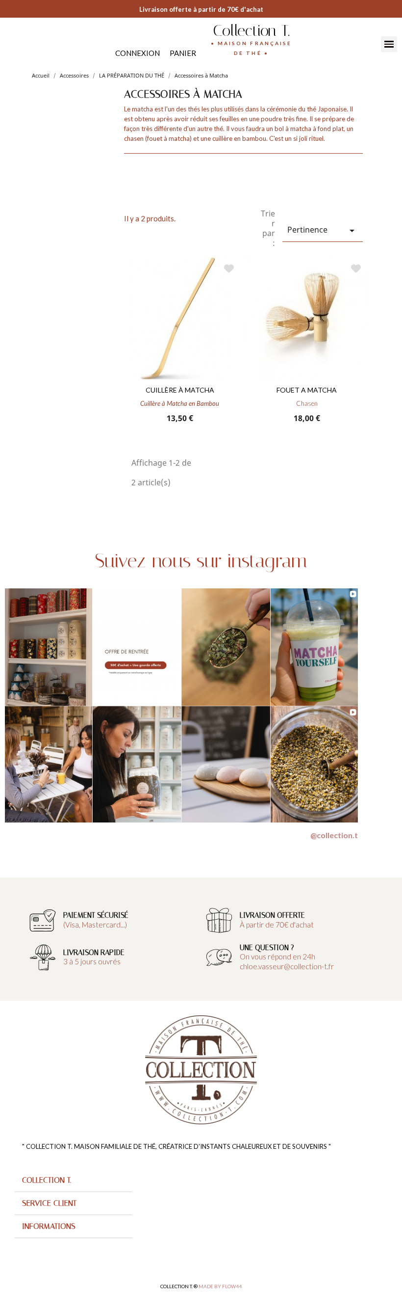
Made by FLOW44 (220, 1286)
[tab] (73, 1180)
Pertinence (322, 230)
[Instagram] (21, 43)
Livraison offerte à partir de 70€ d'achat (201, 9)
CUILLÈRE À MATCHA (180, 390)
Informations (48, 1226)
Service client (49, 1203)
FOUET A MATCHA (306, 390)
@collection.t (334, 835)
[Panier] (183, 53)
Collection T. (251, 30)
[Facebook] (11, 43)
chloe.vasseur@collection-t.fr (287, 966)
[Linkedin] (30, 43)
